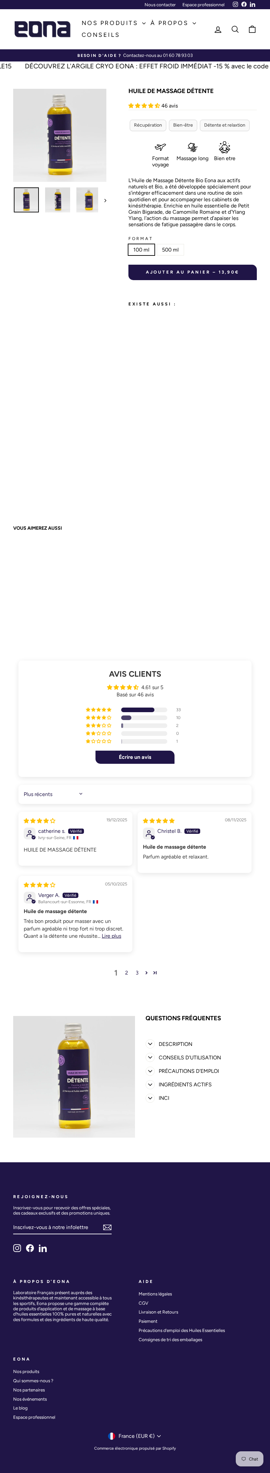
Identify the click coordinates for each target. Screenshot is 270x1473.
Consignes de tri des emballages (170, 1339)
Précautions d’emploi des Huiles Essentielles (182, 1330)
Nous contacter (160, 4)
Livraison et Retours (158, 1312)
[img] (39, 821)
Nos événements (30, 1399)
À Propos (170, 23)
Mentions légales (155, 1293)
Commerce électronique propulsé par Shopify (135, 1448)
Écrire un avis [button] (135, 757)
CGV (143, 1303)
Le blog (20, 1408)
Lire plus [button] (111, 936)
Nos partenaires (29, 1389)
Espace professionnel (203, 4)
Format (140, 238)
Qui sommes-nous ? (33, 1380)
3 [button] (137, 973)
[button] (144, 106)
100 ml (141, 250)
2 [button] (126, 973)
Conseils (101, 34)
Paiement (148, 1321)
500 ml (170, 250)
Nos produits (111, 23)
